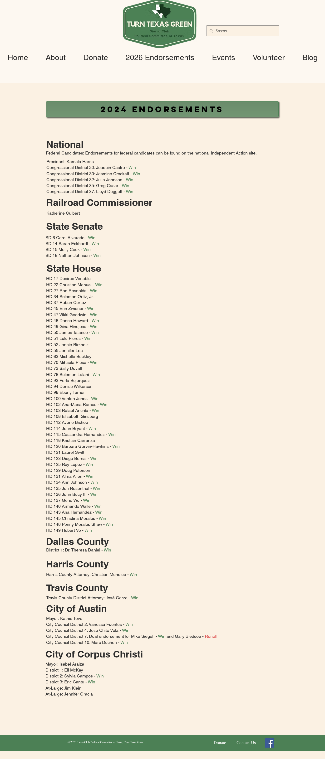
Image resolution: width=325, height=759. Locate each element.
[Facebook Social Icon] (269, 743)
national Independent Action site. (226, 152)
